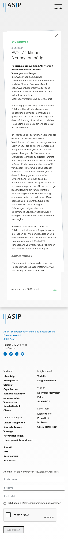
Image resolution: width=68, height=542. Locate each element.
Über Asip (8, 376)
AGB (6, 451)
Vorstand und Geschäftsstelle (12, 404)
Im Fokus (42, 422)
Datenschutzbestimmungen (37, 503)
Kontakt (7, 447)
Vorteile (41, 376)
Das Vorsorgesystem (48, 392)
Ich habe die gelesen (34, 503)
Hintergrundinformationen (18, 440)
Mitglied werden (46, 380)
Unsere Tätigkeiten (14, 422)
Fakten (41, 397)
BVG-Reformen (20, 41)
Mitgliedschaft (44, 371)
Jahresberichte (11, 398)
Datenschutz (10, 456)
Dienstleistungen (12, 417)
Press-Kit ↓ (43, 418)
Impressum (9, 460)
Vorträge (8, 431)
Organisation (10, 389)
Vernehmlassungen (14, 393)
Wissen (41, 387)
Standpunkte (10, 380)
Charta (7, 410)
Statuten (8, 385)
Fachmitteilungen (13, 435)
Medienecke (44, 413)
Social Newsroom (47, 427)
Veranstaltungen (12, 427)
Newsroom (43, 408)
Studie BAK (43, 401)
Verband (8, 371)
